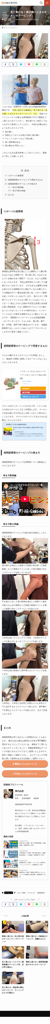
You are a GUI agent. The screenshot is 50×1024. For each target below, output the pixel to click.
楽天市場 (26, 392)
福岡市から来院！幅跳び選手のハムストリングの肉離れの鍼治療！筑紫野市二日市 (32, 874)
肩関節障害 (41, 893)
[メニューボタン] (47, 3)
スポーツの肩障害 (16, 175)
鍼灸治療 (14, 847)
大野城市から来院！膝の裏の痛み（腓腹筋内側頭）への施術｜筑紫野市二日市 (32, 854)
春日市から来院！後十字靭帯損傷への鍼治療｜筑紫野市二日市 (32, 844)
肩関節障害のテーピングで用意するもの (25, 179)
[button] (5, 64)
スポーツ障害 (21, 893)
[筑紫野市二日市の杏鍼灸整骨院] (9, 3)
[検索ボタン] (41, 3)
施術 (16, 857)
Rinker (29, 381)
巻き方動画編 (17, 187)
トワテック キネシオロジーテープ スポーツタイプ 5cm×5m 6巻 (33, 375)
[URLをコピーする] (44, 64)
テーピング (8, 19)
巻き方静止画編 (18, 190)
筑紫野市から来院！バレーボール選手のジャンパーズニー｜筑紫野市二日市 (32, 863)
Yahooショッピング (30, 396)
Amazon (25, 388)
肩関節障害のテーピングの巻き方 (22, 183)
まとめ (11, 194)
